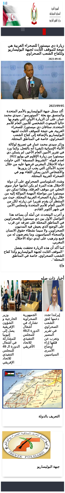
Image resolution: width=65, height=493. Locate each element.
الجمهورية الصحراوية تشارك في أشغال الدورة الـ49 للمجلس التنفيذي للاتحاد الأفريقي (31, 330)
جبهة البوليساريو (48, 467)
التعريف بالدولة (49, 416)
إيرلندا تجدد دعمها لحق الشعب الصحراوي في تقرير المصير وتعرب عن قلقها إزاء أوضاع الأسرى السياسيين (52, 334)
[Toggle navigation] (22, 29)
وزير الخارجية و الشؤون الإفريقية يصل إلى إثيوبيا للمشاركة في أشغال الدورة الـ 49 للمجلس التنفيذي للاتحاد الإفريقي (11, 338)
